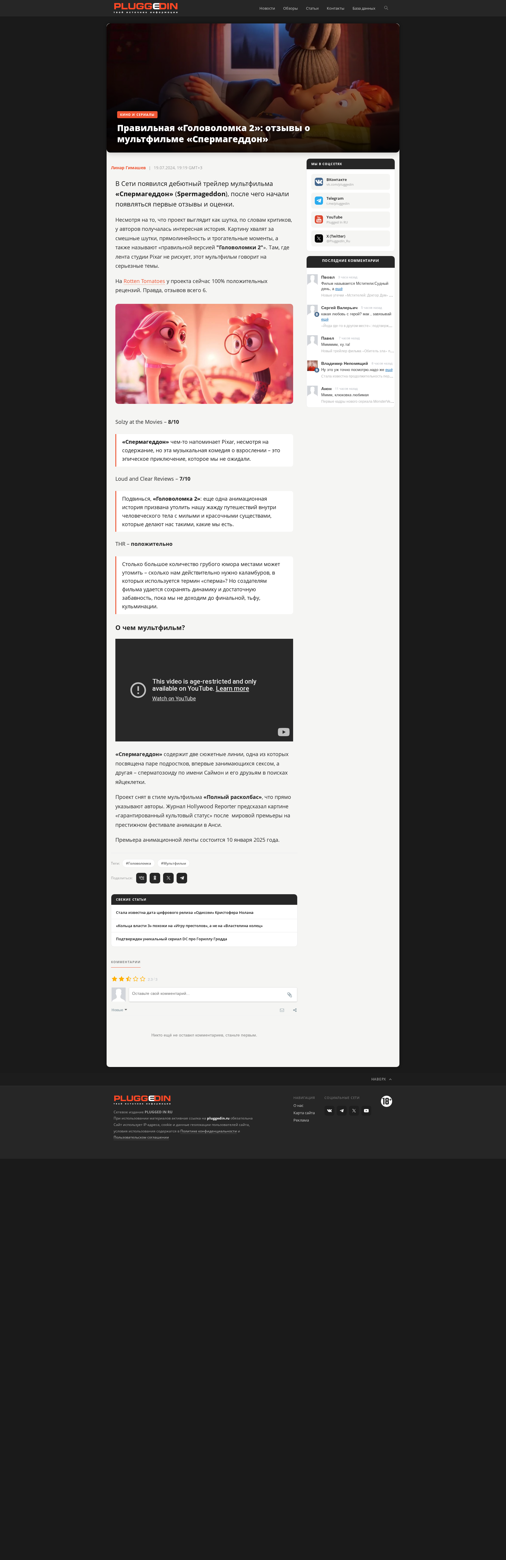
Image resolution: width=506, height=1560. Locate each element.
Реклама (301, 1120)
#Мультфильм (173, 863)
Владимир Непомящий (344, 363)
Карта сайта (304, 1112)
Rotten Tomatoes (144, 280)
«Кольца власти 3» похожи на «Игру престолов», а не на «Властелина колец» (189, 925)
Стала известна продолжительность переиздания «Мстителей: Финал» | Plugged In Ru (394, 375)
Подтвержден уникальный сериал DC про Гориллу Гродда (171, 938)
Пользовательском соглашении (141, 1137)
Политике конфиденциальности (208, 1131)
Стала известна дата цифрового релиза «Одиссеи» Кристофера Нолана (185, 912)
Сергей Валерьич (339, 307)
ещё (339, 288)
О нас (298, 1105)
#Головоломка (138, 863)
